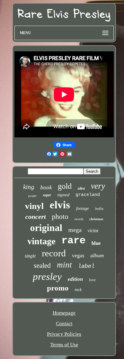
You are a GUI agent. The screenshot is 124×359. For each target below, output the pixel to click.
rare (73, 240)
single (30, 255)
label (86, 266)
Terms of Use (64, 345)
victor (93, 230)
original (46, 227)
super (47, 195)
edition (75, 279)
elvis (60, 205)
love (92, 279)
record (54, 253)
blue (96, 243)
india (99, 208)
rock (78, 289)
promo (58, 288)
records (78, 219)
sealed (42, 265)
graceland (88, 194)
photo (60, 216)
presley (47, 276)
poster (32, 195)
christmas (96, 219)
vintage (41, 241)
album (97, 255)
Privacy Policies (64, 334)
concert (35, 216)
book (46, 187)
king (28, 187)
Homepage (64, 313)
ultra (81, 188)
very (98, 186)
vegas (78, 255)
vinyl (34, 206)
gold (65, 186)
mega (75, 229)
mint (64, 264)
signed (63, 194)
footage (82, 208)
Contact (64, 323)
